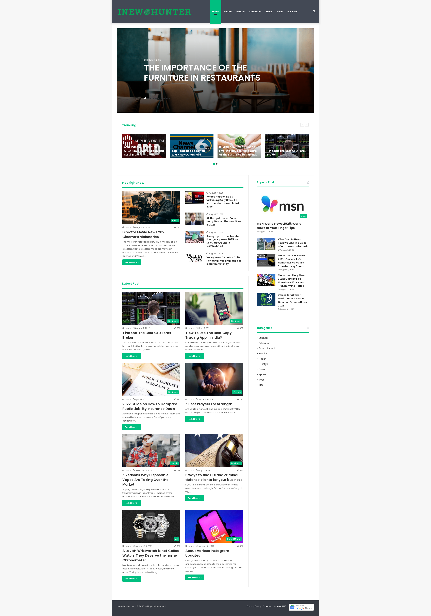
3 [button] (150, 98)
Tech (280, 11)
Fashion (263, 353)
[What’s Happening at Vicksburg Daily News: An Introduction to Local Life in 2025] (194, 197)
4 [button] (153, 98)
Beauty (240, 11)
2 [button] (148, 98)
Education (255, 11)
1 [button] (145, 98)
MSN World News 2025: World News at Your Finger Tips (279, 225)
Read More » (132, 262)
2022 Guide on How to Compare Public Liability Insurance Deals (149, 406)
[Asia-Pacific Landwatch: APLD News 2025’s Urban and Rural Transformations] (144, 146)
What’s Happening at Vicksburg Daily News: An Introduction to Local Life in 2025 (223, 201)
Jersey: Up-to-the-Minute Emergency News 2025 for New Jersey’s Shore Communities (222, 241)
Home (215, 11)
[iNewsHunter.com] (154, 11)
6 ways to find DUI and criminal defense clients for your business (213, 477)
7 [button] (161, 98)
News (269, 11)
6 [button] (158, 98)
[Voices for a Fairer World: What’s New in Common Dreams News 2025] (266, 299)
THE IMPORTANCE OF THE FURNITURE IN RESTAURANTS (202, 73)
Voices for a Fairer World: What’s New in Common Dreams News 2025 (292, 300)
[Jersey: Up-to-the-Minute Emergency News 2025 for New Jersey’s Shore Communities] (194, 237)
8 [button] (164, 98)
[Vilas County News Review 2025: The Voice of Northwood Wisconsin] (266, 244)
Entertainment (267, 348)
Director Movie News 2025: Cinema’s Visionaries (144, 234)
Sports (262, 374)
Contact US (280, 606)
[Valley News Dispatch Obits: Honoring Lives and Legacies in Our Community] (194, 258)
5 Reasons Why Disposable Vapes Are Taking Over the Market (145, 480)
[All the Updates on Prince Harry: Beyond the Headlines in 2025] (194, 219)
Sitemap (267, 606)
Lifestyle (264, 364)
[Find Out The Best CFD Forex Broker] (287, 146)
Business (292, 11)
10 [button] (169, 98)
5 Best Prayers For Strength (208, 404)
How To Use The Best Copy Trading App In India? (208, 335)
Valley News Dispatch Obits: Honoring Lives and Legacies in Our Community (223, 261)
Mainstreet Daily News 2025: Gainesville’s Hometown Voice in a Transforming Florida (292, 261)
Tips (261, 385)
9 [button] (167, 98)
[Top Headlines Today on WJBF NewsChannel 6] (191, 146)
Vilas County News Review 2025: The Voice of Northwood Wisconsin (293, 243)
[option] (215, 70)
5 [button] (156, 98)
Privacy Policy (254, 606)
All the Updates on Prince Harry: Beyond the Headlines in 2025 (223, 221)
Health (228, 11)
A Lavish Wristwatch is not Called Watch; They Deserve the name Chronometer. (150, 555)
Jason (128, 227)
